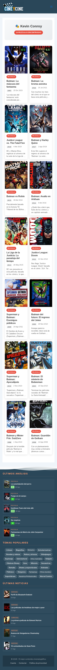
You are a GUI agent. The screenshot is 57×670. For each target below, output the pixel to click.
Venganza (22, 572)
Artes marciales (36, 559)
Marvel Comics (46, 576)
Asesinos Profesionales (28, 576)
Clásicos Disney (13, 563)
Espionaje (9, 559)
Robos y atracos (30, 554)
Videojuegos (46, 554)
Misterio (34, 563)
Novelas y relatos (13, 554)
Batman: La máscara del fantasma (13, 84)
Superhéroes (10, 576)
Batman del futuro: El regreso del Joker (40, 317)
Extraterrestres (44, 550)
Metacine (31, 550)
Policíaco (10, 572)
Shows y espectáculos (28, 568)
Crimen (9, 550)
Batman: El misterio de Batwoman (37, 379)
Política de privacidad (38, 663)
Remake (12, 568)
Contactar (23, 663)
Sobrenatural (22, 559)
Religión (49, 559)
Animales (44, 568)
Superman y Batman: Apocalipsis (13, 379)
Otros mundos (45, 572)
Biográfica (20, 550)
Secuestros (45, 563)
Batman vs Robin (16, 196)
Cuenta (13, 663)
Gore (25, 563)
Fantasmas (33, 572)
